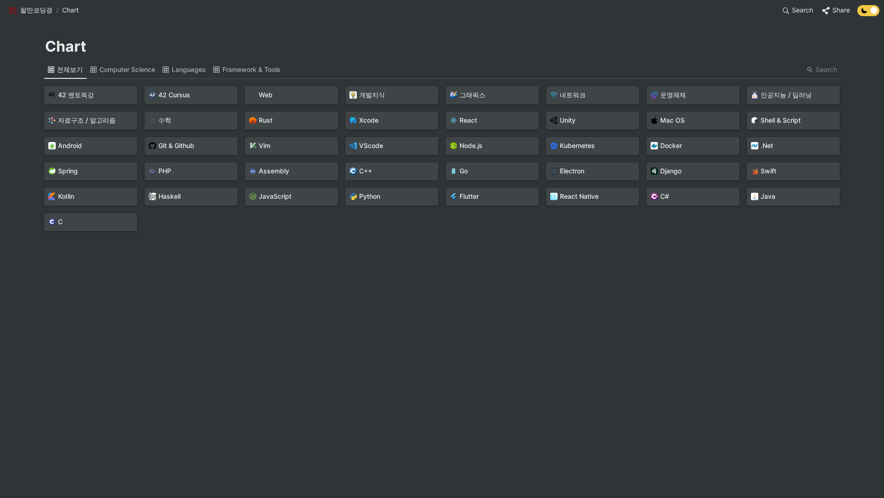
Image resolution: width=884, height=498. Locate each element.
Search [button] (826, 69)
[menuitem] (65, 69)
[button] (30, 10)
